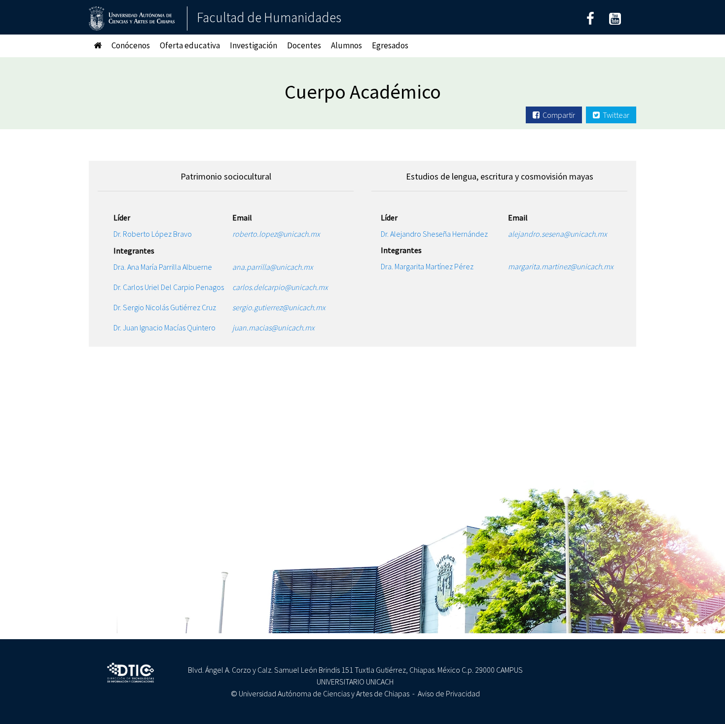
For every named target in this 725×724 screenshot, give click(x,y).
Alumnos (346, 45)
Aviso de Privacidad (449, 693)
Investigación (253, 45)
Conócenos (130, 45)
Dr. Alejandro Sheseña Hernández (444, 234)
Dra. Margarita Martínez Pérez (438, 266)
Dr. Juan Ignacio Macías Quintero (167, 327)
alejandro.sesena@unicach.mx (562, 234)
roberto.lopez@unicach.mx (278, 234)
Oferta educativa (190, 45)
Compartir (557, 115)
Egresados (390, 45)
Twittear (614, 115)
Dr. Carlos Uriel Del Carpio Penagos (172, 287)
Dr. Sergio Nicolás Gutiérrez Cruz (168, 307)
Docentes (304, 45)
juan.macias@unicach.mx (278, 327)
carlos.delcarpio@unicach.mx (285, 287)
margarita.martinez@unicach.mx (563, 266)
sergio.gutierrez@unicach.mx (284, 307)
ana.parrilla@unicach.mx (278, 267)
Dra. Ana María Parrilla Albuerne (167, 267)
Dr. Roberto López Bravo (167, 234)
